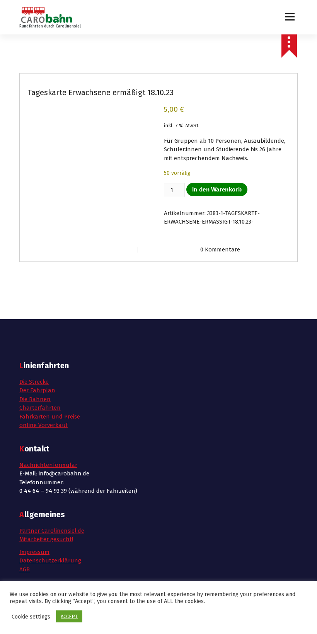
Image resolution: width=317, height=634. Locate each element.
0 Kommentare (220, 249)
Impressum (34, 552)
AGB (24, 569)
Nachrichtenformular (48, 464)
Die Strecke (34, 381)
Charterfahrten (40, 407)
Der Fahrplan (37, 390)
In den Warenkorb (217, 189)
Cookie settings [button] (31, 616)
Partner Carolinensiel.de (51, 530)
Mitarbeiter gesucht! (46, 539)
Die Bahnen (35, 399)
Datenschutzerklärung (50, 560)
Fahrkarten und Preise (49, 416)
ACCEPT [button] (69, 616)
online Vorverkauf (43, 425)
